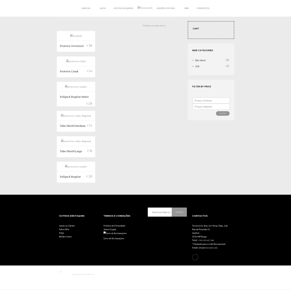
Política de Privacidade (114, 225)
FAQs (61, 232)
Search (179, 212)
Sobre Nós (64, 229)
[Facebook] (195, 257)
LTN (197, 66)
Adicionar (76, 35)
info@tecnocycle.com (208, 247)
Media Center (65, 236)
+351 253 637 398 (206, 240)
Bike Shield (200, 60)
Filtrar (223, 113)
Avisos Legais (110, 229)
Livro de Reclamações (114, 238)
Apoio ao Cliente (67, 225)
